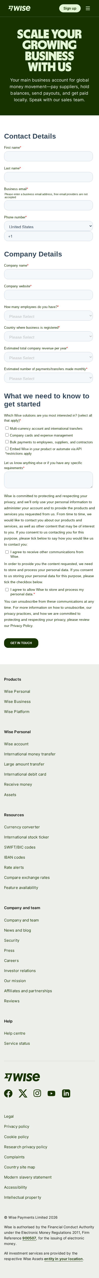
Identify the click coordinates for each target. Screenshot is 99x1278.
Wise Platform (16, 711)
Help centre (14, 1033)
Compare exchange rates (27, 877)
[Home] (19, 8)
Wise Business (17, 701)
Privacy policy (16, 1126)
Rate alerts (14, 867)
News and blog (17, 930)
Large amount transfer (24, 764)
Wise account (16, 744)
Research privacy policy (25, 1146)
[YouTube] (51, 1094)
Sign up (69, 8)
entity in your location (63, 1259)
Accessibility (15, 1187)
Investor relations (20, 970)
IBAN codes (14, 857)
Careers (11, 960)
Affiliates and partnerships (28, 990)
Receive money (18, 784)
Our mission (15, 980)
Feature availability (21, 887)
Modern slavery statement (28, 1177)
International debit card (25, 774)
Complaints (14, 1157)
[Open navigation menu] (88, 8)
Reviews (12, 1001)
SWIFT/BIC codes (20, 847)
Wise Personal (17, 691)
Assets (10, 794)
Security (11, 940)
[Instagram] (37, 1094)
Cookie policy (16, 1136)
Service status (17, 1043)
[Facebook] (8, 1094)
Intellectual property (22, 1197)
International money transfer (30, 754)
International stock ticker (26, 837)
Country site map (19, 1167)
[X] (23, 1094)
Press (9, 950)
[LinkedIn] (66, 1094)
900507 (29, 1238)
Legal (9, 1116)
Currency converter (22, 827)
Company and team (21, 920)
